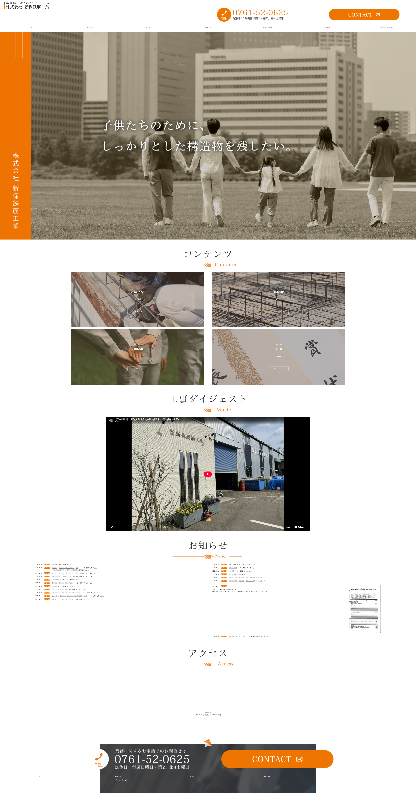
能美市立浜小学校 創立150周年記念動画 (66, 570)
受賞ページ (249, 577)
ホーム (30, 27)
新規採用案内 (267, 27)
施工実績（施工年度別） (66, 568)
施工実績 (148, 27)
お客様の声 (207, 27)
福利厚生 (82, 573)
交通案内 (327, 27)
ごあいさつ (89, 27)
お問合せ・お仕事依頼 (386, 27)
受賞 (77, 568)
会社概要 (54, 564)
